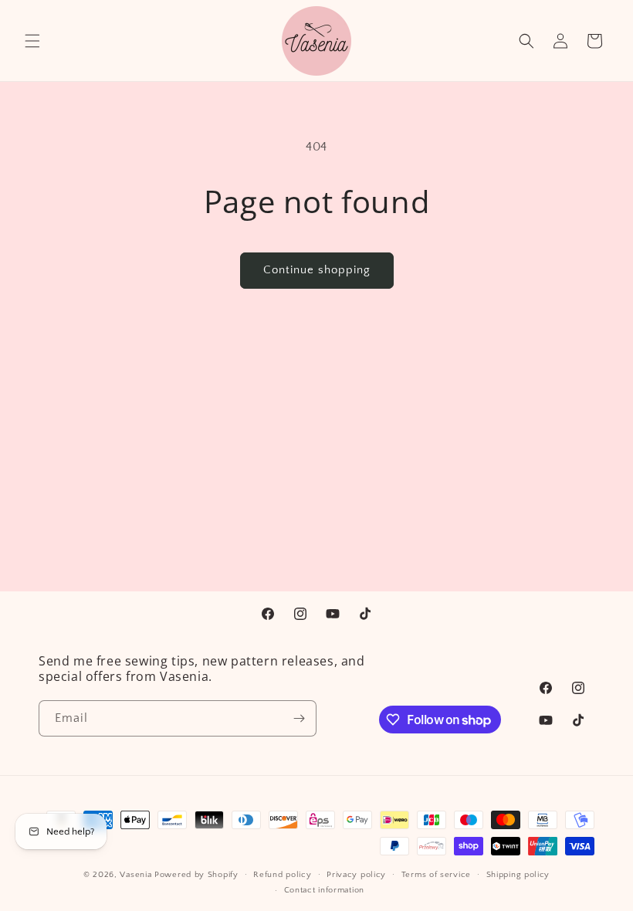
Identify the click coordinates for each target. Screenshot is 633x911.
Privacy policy (356, 874)
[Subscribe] (299, 718)
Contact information (324, 890)
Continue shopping (317, 269)
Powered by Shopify (196, 874)
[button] (32, 41)
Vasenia (135, 874)
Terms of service (436, 874)
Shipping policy (518, 874)
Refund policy (282, 874)
